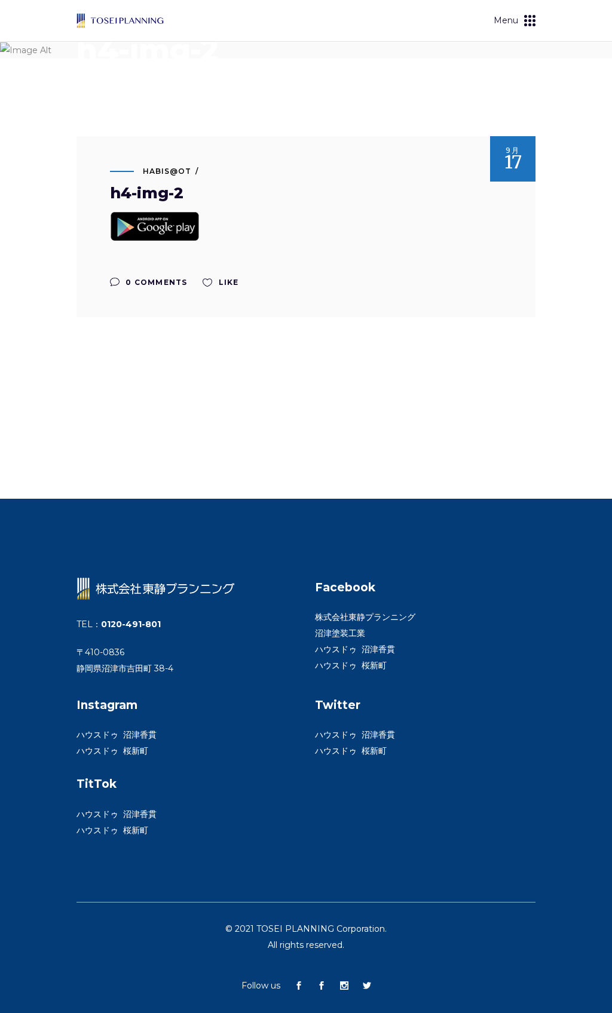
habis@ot (167, 171)
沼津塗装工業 (340, 633)
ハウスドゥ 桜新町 (351, 665)
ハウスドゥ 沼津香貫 (355, 649)
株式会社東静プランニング (365, 617)
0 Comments (155, 282)
